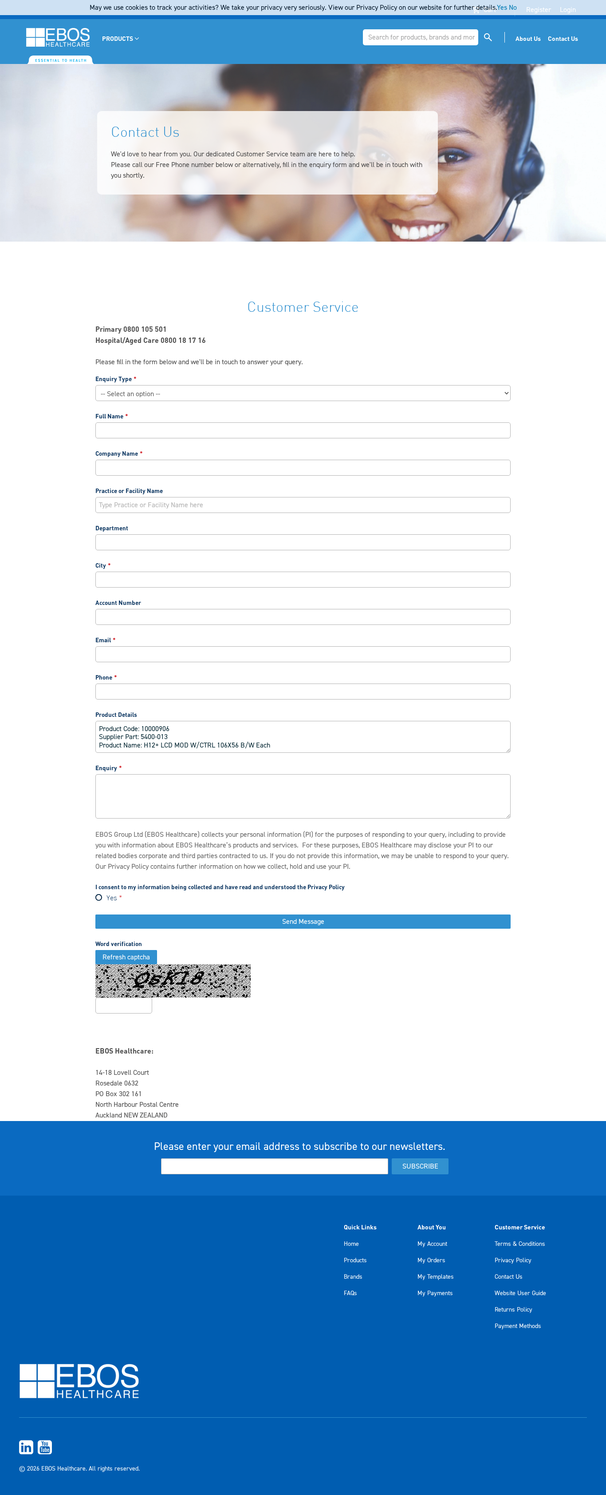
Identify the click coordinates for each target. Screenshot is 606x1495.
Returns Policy (513, 1310)
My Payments (435, 1293)
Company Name (116, 453)
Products (355, 1260)
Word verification (118, 943)
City (100, 565)
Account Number (118, 602)
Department (111, 528)
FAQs (350, 1293)
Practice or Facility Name (129, 490)
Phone (103, 677)
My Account (432, 1244)
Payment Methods (518, 1326)
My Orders (431, 1260)
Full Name (109, 416)
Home (351, 1244)
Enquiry (106, 767)
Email (103, 640)
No (513, 7)
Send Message (303, 921)
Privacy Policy (128, 866)
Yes (111, 898)
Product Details (116, 714)
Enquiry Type (113, 378)
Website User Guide (520, 1293)
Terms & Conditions (520, 1244)
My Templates (435, 1277)
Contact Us (509, 1277)
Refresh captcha (126, 957)
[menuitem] (121, 38)
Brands (353, 1277)
